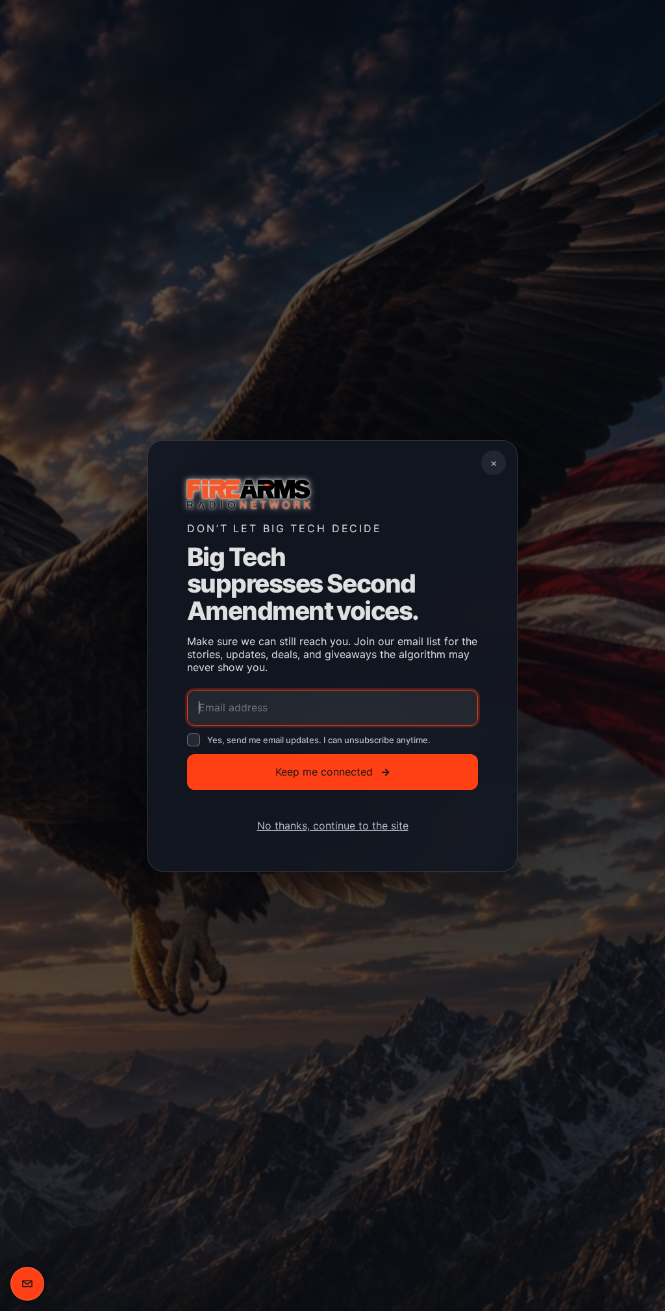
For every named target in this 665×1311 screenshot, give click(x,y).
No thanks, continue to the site (332, 824)
